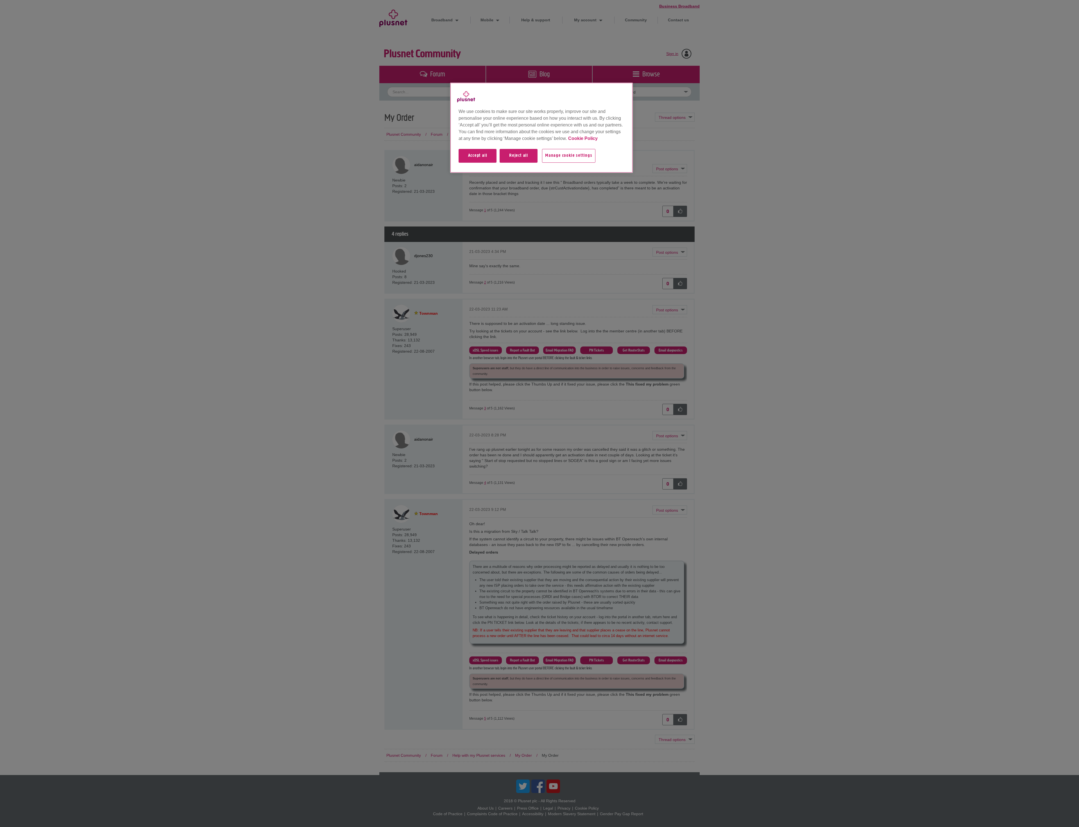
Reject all (518, 155)
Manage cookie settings (568, 155)
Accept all (477, 155)
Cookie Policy (583, 138)
